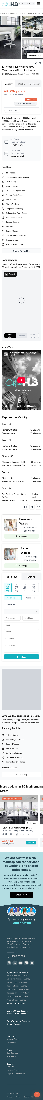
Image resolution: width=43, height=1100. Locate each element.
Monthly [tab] (9, 84)
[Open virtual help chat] (37, 1094)
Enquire (31, 843)
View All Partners (14, 1024)
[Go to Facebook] (32, 963)
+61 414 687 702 (30, 527)
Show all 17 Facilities (21, 251)
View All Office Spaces (16, 1014)
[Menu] (38, 3)
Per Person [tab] (34, 84)
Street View (32, 336)
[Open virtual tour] (25, 507)
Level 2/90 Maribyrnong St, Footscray (21, 716)
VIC (19, 13)
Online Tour (30, 598)
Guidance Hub (12, 1056)
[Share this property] (32, 507)
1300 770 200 (29, 531)
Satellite (21, 336)
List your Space (13, 1070)
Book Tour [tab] (12, 577)
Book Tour (21, 657)
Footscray (28, 13)
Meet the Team (13, 1039)
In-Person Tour (13, 598)
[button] (21, 37)
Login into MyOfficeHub (16, 1074)
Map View (10, 336)
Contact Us (11, 1067)
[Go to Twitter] (14, 963)
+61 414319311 (31, 557)
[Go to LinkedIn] (26, 963)
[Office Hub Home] (10, 4)
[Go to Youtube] (20, 963)
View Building (21, 775)
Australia (11, 13)
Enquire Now (21, 895)
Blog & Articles (12, 1053)
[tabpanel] (21, 97)
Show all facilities (9, 767)
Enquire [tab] (31, 577)
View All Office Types (16, 1003)
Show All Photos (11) (35, 55)
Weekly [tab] (21, 84)
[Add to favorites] (38, 507)
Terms (18, 1097)
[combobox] (21, 604)
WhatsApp (23, 536)
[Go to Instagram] (9, 963)
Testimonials (11, 1043)
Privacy (9, 1097)
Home (2, 13)
